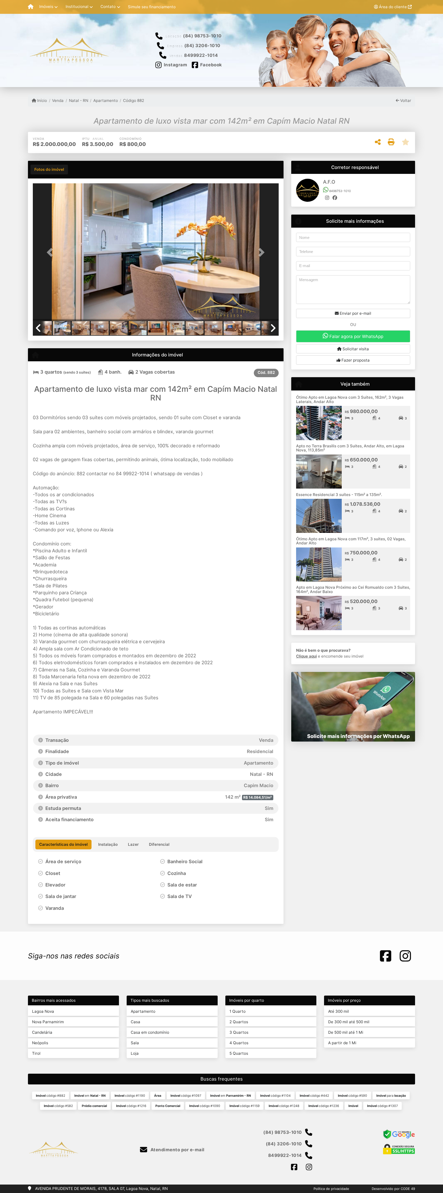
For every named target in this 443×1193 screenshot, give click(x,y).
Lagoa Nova (43, 1011)
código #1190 (130, 1095)
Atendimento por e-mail (177, 1149)
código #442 (314, 1095)
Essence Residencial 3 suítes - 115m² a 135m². (339, 494)
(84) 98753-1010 (202, 35)
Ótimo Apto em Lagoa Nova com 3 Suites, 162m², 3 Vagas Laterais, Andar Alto (350, 399)
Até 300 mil (338, 1011)
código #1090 (204, 1106)
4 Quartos (238, 1042)
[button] (51, 252)
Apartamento (105, 100)
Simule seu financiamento (152, 6)
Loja (135, 1053)
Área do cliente (393, 6)
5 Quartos (238, 1053)
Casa (135, 1021)
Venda (58, 100)
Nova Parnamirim (48, 1021)
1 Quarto (237, 1011)
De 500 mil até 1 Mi (345, 1032)
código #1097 (185, 1095)
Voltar (405, 100)
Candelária (42, 1032)
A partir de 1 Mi (342, 1042)
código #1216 (131, 1106)
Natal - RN (78, 100)
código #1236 (323, 1106)
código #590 (352, 1095)
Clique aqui (306, 656)
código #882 (50, 1095)
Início (41, 100)
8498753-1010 (339, 191)
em (90, 1095)
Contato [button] (108, 6)
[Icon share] (385, 955)
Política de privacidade (331, 1189)
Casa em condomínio (150, 1032)
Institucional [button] (77, 6)
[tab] (49, 169)
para (391, 1095)
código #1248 (284, 1106)
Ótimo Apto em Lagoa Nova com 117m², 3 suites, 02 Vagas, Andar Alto (351, 541)
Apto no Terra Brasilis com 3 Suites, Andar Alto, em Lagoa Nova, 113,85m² (350, 448)
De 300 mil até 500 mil (348, 1021)
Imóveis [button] (46, 6)
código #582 (58, 1106)
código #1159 (244, 1106)
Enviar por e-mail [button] (355, 313)
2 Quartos (238, 1021)
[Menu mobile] (30, 7)
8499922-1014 (201, 55)
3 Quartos (238, 1032)
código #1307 (382, 1106)
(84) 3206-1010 (202, 45)
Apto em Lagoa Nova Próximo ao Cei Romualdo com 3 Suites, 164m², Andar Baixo (353, 589)
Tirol (36, 1053)
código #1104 (275, 1095)
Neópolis (40, 1042)
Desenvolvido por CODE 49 (393, 1189)
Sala (135, 1042)
